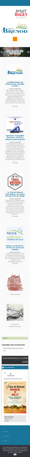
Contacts (6, 431)
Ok (15, 454)
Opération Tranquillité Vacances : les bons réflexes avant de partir (15, 137)
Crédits (5, 441)
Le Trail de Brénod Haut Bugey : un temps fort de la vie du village (15, 194)
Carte (7, 421)
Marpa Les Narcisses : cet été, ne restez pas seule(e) (15, 247)
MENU (15, 39)
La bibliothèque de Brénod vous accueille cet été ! (15, 84)
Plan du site (6, 436)
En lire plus (15, 106)
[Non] (28, 451)
